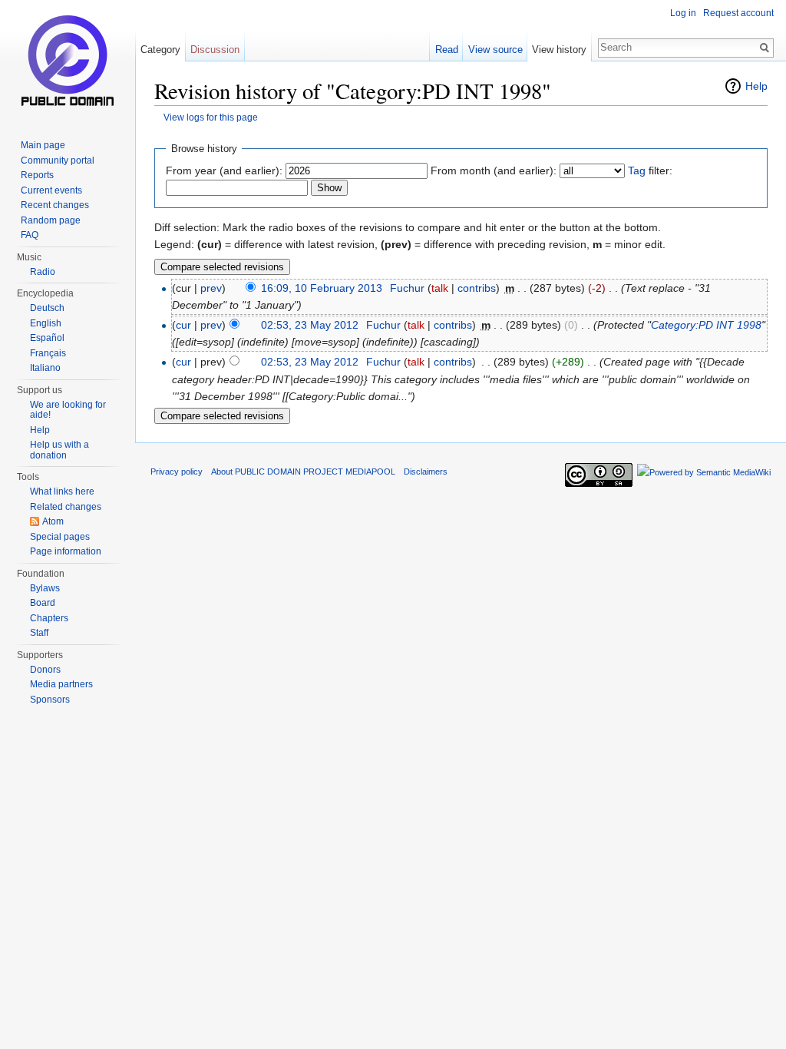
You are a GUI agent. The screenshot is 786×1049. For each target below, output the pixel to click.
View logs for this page (210, 117)
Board (42, 602)
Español (47, 338)
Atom (53, 521)
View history (559, 49)
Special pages (60, 536)
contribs (476, 288)
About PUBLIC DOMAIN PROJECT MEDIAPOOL (303, 471)
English (45, 323)
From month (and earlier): (493, 170)
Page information (65, 551)
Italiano (45, 367)
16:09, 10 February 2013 (321, 288)
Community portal (57, 160)
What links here (62, 491)
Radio (42, 271)
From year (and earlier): (224, 170)
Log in (683, 13)
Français (48, 353)
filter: (650, 170)
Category (160, 49)
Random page (51, 220)
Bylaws (45, 588)
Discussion (214, 49)
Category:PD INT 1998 (706, 325)
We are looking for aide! (68, 410)
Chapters (49, 618)
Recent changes (55, 205)
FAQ (29, 235)
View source (495, 49)
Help (756, 86)
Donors (45, 669)
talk (439, 288)
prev (211, 288)
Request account (738, 13)
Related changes (65, 506)
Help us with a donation (59, 450)
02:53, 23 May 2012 (309, 325)
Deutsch (47, 308)
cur (183, 325)
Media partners (61, 684)
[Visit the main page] (67, 61)
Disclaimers (425, 471)
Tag (637, 170)
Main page (43, 145)
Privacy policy (176, 471)
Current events (51, 190)
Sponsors (50, 699)
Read (446, 49)
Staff (39, 632)
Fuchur (407, 288)
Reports (37, 175)
